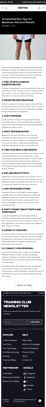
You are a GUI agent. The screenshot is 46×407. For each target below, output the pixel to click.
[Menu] (2, 8)
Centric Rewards (10, 340)
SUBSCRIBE (34, 322)
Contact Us (27, 360)
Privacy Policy (28, 352)
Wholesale (7, 373)
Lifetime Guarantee (30, 348)
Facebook (31, 377)
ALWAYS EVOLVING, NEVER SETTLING (18, 293)
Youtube (30, 385)
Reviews (6, 356)
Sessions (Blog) (9, 360)
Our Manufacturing (11, 352)
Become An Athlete (11, 381)
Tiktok (29, 389)
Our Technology (9, 348)
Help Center (27, 340)
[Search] (6, 8)
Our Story (7, 344)
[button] (44, 8)
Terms (25, 356)
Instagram (31, 373)
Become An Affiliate (11, 377)
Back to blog (24, 285)
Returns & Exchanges (31, 344)
